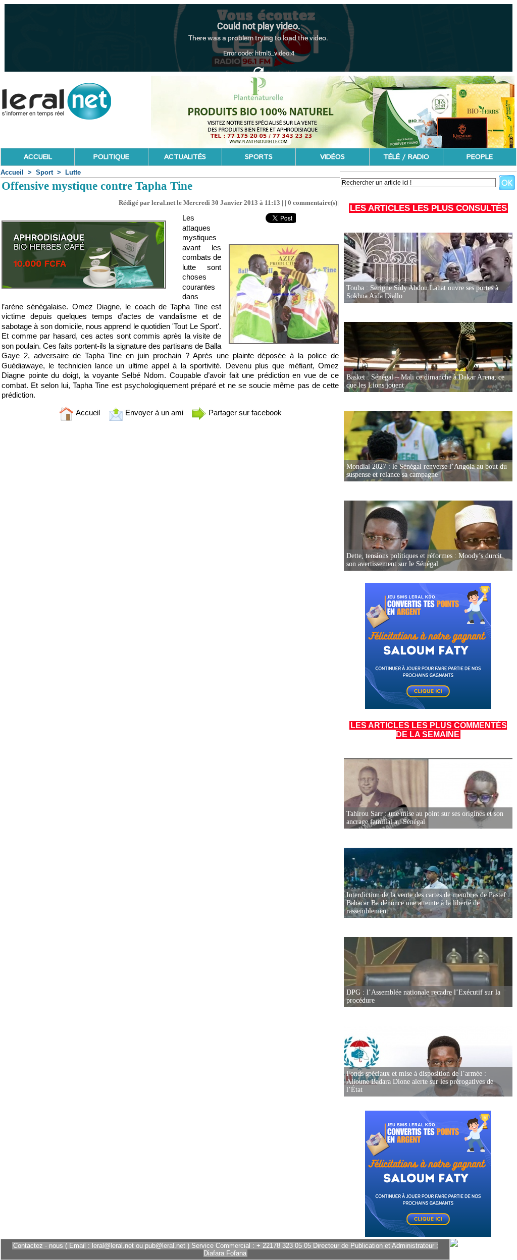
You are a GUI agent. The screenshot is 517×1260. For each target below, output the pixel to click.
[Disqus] (170, 562)
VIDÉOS (332, 157)
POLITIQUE (111, 157)
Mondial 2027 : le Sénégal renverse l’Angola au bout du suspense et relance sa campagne (426, 470)
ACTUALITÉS (185, 157)
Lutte (73, 172)
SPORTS (259, 157)
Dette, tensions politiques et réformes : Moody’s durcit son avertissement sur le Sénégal (424, 560)
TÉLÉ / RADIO (406, 157)
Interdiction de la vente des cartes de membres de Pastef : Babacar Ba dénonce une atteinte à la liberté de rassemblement (428, 903)
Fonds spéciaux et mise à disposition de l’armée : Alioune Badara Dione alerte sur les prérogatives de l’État (419, 1081)
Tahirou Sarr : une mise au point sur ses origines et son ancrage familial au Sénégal (424, 818)
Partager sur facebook (244, 412)
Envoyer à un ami (153, 412)
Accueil (12, 172)
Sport (44, 172)
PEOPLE (480, 157)
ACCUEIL (38, 157)
